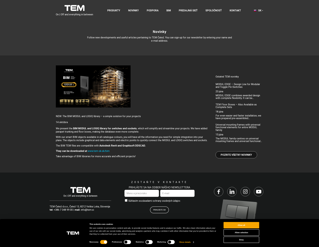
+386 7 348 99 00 (63, 209)
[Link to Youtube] (258, 191)
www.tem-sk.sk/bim (99, 150)
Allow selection (241, 232)
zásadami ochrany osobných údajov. (161, 200)
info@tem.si (87, 209)
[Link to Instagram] (245, 191)
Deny (241, 240)
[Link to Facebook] (218, 191)
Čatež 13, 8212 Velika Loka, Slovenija (89, 206)
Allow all (241, 225)
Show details (185, 242)
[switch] (127, 242)
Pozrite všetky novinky (236, 154)
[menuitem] (113, 10)
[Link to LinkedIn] (232, 191)
